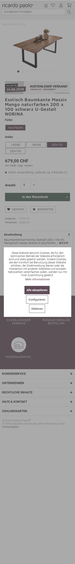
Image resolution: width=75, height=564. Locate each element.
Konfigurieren (37, 299)
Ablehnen (37, 308)
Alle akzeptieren (37, 290)
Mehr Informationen (37, 279)
